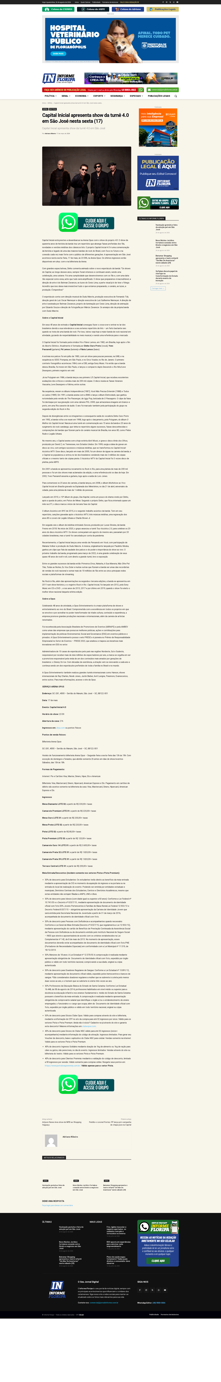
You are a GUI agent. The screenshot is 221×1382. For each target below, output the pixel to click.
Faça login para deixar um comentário (57, 1205)
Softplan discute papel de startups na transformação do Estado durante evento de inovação (167, 276)
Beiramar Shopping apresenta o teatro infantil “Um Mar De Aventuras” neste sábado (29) (115, 1187)
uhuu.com (60, 728)
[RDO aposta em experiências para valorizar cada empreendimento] (97, 1246)
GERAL (50, 103)
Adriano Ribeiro (50, 133)
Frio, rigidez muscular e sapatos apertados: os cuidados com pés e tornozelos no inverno (116, 1230)
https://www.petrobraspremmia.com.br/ (63, 1065)
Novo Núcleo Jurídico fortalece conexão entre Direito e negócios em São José (85, 1187)
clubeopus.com (89, 1026)
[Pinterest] (84, 140)
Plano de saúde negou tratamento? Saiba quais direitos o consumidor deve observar (118, 1260)
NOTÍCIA (53, 109)
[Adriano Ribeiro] (52, 1141)
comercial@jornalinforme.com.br (104, 1303)
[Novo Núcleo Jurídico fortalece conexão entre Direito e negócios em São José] (87, 1173)
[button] (176, 96)
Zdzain (81, 1315)
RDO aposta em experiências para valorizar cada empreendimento (119, 1244)
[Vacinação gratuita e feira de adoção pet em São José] (56, 1173)
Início (44, 103)
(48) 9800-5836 (159, 1303)
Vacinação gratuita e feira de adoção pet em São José (166, 227)
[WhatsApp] (173, 2)
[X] (170, 2)
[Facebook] (163, 2)
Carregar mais (157, 288)
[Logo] (62, 78)
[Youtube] (177, 2)
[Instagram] (166, 2)
